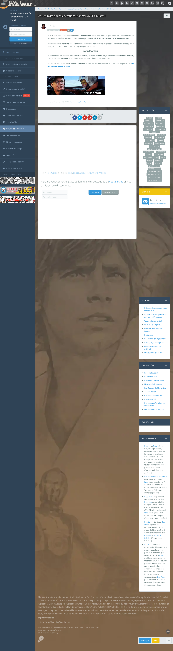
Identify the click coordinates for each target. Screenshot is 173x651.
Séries (149, 160)
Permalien (87, 102)
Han (163, 522)
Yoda (146, 513)
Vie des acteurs (154, 180)
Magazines (159, 143)
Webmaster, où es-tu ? (153, 321)
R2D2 (115, 606)
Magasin (148, 143)
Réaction (79, 102)
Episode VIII (154, 132)
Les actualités (51, 173)
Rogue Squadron (151, 158)
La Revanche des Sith (155, 600)
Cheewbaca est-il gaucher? (155, 338)
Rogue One (158, 155)
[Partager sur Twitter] (79, 117)
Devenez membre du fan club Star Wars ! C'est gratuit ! (20, 16)
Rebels (148, 155)
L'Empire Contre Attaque (87, 603)
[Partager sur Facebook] (74, 117)
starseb (51, 25)
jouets (41, 610)
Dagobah (148, 496)
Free (146, 482)
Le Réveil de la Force (79, 600)
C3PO (109, 606)
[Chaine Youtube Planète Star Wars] (142, 3)
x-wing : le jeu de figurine (154, 342)
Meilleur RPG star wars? (153, 353)
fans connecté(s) (158, 202)
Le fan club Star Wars (13, 58)
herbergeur (148, 335)
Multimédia (154, 146)
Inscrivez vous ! (110, 192)
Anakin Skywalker (47, 606)
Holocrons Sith (150, 399)
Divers (158, 118)
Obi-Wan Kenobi (154, 149)
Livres (160, 141)
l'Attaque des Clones (123, 600)
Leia (64, 606)
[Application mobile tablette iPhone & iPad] (116, 3)
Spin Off (158, 163)
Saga (163, 158)
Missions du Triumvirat (153, 384)
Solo (149, 163)
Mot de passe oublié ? (21, 43)
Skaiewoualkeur (86, 173)
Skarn (70, 173)
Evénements (149, 135)
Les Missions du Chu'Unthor (155, 388)
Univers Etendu (154, 177)
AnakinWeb (75, 597)
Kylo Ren (102, 606)
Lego (51, 610)
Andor (149, 118)
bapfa (95, 173)
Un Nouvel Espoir (57, 603)
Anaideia (102, 173)
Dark (159, 577)
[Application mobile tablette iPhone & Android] (111, 3)
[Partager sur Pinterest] (84, 117)
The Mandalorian (154, 174)
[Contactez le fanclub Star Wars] (157, 3)
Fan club (161, 135)
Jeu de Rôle (159, 138)
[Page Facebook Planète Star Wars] (126, 3)
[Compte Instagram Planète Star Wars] (131, 3)
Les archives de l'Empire (154, 409)
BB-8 (123, 606)
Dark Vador (91, 606)
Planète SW (148, 152)
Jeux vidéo (150, 141)
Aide (155, 640)
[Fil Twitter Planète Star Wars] (137, 3)
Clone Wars (78, 610)
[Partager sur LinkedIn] (94, 117)
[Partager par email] (99, 117)
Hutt (161, 555)
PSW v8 (41, 627)
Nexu (146, 446)
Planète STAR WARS (21, 3)
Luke (59, 606)
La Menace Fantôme (47, 600)
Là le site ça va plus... (152, 324)
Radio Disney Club (46, 622)
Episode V (160, 126)
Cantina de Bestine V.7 (153, 395)
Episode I (148, 121)
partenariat (11, 174)
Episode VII (160, 129)
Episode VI (148, 129)
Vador (163, 577)
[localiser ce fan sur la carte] (68, 30)
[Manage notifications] (168, 631)
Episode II (160, 121)
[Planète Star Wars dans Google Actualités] (152, 3)
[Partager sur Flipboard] (89, 117)
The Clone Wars (154, 172)
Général (147, 535)
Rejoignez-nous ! (92, 627)
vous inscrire (116, 181)
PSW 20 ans (161, 152)
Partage (144, 640)
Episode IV (160, 124)
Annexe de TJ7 (150, 391)
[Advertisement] (87, 147)
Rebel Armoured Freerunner (155, 476)
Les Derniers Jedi (115, 613)
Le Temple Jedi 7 (151, 373)
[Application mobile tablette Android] (121, 3)
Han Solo (148, 522)
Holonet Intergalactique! (154, 380)
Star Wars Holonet (63, 622)
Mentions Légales (52, 627)
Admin (72, 102)
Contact (81, 627)
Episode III (148, 124)
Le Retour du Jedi (119, 603)
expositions (93, 610)
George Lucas (125, 597)
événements (108, 610)
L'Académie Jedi (150, 376)
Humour (148, 138)
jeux (47, 610)
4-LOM (146, 544)
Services (158, 160)
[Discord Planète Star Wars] (147, 3)
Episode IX (148, 126)
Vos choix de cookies (68, 627)
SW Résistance (154, 169)
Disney (140, 597)
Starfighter (154, 166)
